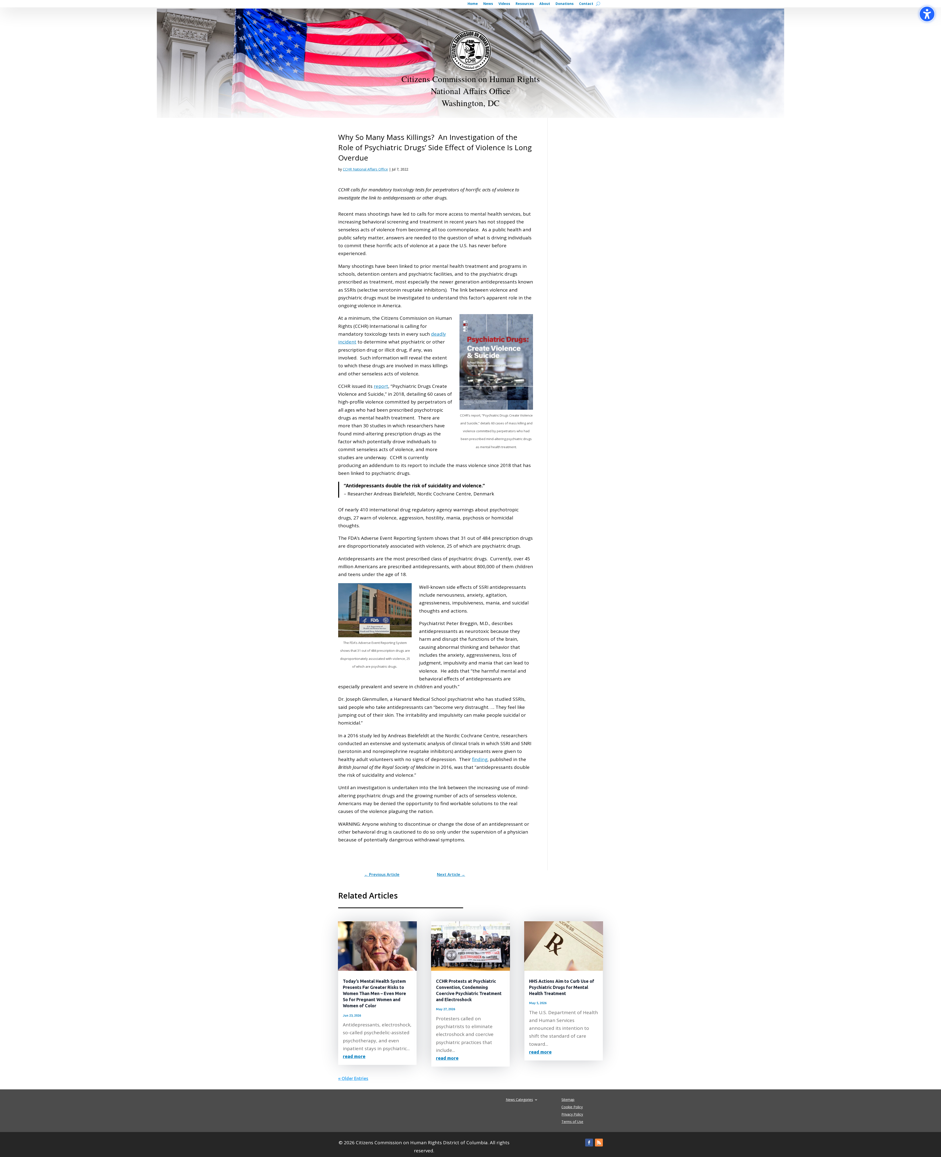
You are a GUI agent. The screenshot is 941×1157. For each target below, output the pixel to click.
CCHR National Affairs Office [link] (365, 169)
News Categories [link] (519, 1099)
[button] (589, 1142)
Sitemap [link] (567, 1100)
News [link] (488, 4)
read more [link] (354, 1056)
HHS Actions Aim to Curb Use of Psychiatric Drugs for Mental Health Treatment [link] (561, 987)
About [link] (544, 4)
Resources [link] (525, 4)
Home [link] (473, 4)
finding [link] (479, 759)
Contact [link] (586, 4)
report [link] (381, 386)
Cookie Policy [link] (572, 1107)
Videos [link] (504, 4)
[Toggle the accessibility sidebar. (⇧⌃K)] (927, 14)
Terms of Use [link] (572, 1122)
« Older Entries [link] (353, 1078)
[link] (381, 874)
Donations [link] (565, 4)
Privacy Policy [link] (572, 1115)
